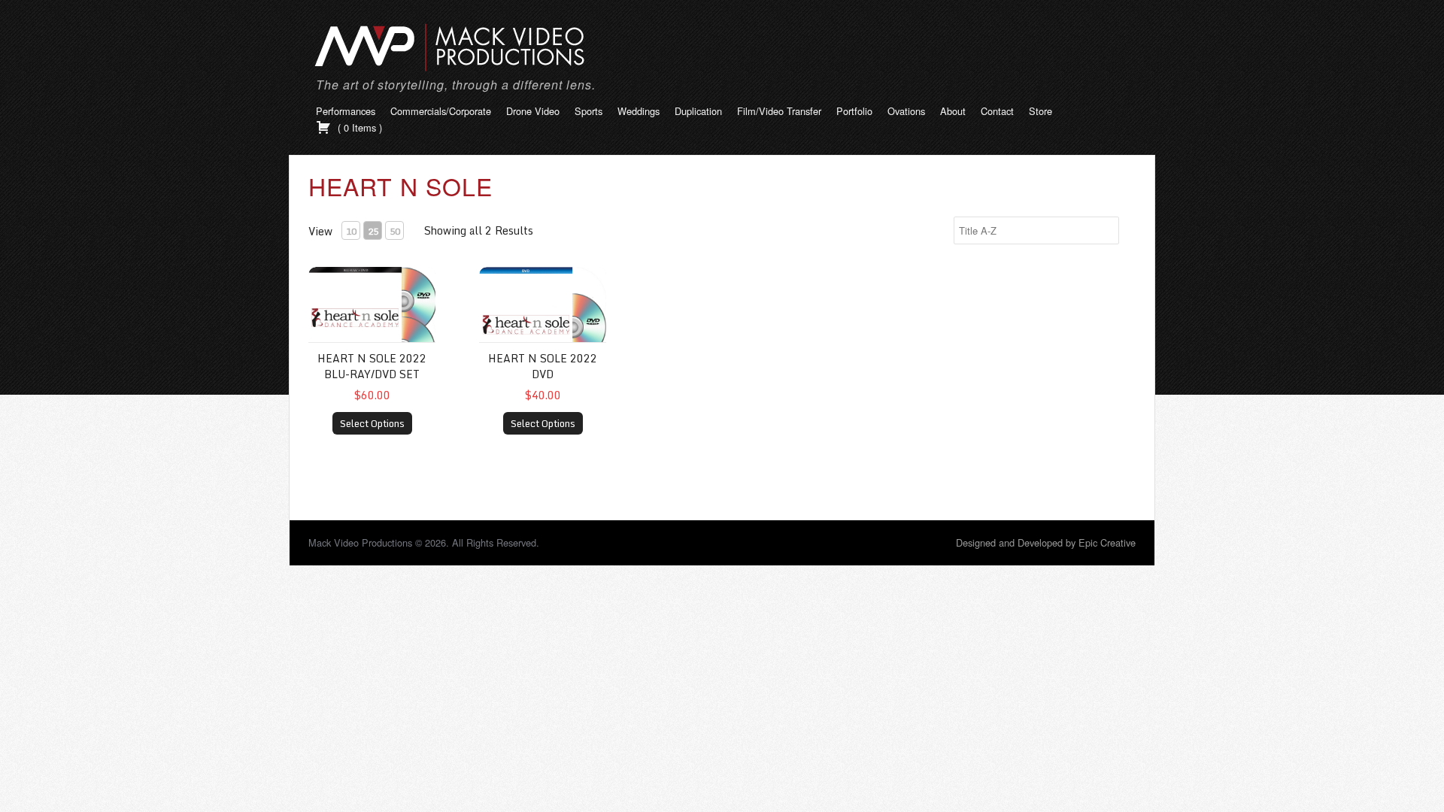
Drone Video (533, 111)
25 (373, 231)
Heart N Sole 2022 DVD (542, 366)
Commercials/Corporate (440, 111)
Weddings (638, 111)
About (953, 111)
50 (395, 231)
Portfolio (854, 111)
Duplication (698, 111)
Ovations (906, 111)
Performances (345, 111)
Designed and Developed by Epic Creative (1046, 542)
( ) (358, 127)
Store (1040, 111)
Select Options (372, 423)
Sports (588, 111)
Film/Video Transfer (779, 111)
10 (351, 231)
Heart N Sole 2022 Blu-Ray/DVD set (371, 366)
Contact (997, 111)
